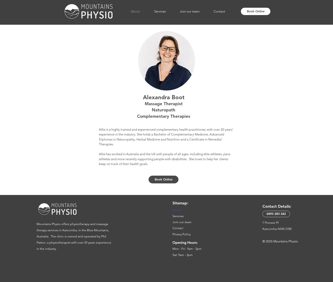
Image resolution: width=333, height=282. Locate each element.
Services (178, 216)
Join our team (182, 222)
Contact (177, 228)
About (176, 210)
